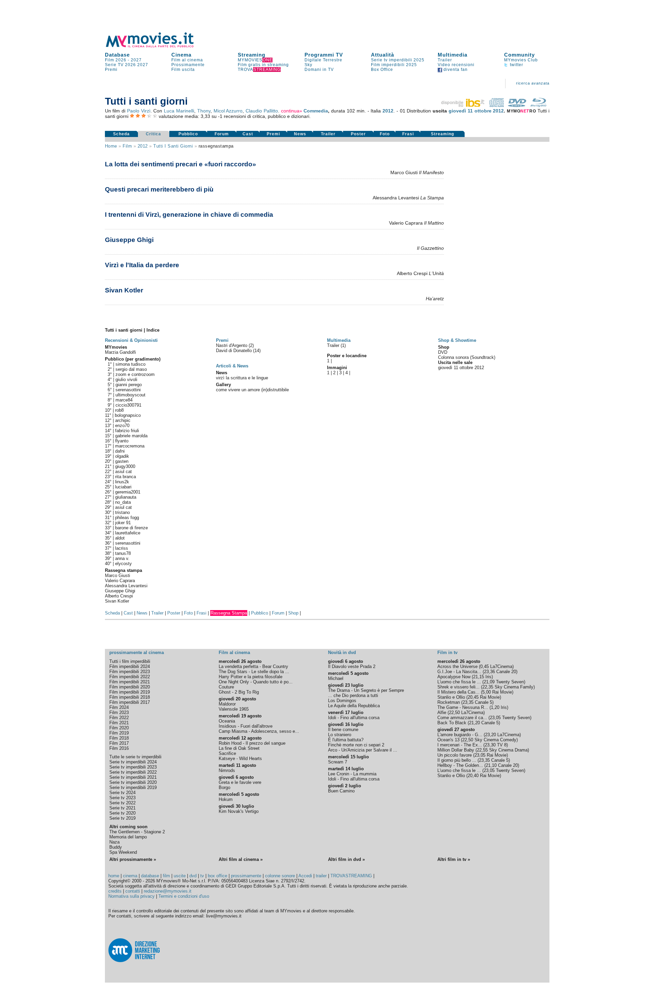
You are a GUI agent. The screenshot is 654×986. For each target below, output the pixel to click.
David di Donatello (234, 350)
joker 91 (123, 522)
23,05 (495, 717)
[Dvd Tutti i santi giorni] (517, 105)
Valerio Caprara (120, 580)
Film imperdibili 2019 (129, 692)
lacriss (121, 548)
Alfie (441, 712)
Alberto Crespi (119, 595)
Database (117, 55)
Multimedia (452, 55)
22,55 (482, 750)
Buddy (115, 847)
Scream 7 (337, 761)
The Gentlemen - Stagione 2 (137, 831)
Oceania (227, 721)
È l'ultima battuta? (345, 739)
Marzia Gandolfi (120, 352)
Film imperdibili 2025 (394, 64)
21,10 (491, 765)
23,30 (490, 744)
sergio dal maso (131, 369)
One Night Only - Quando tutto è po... (256, 681)
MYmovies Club (521, 60)
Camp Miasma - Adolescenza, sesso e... (259, 731)
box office (217, 875)
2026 (130, 64)
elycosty (123, 563)
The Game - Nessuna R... (462, 707)
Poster (358, 134)
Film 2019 (119, 732)
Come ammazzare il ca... (462, 717)
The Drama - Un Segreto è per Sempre (366, 690)
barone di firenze (131, 527)
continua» (291, 110)
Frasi (408, 134)
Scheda (121, 134)
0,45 (484, 666)
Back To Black (451, 722)
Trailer (445, 60)
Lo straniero (339, 734)
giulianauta (125, 497)
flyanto (121, 440)
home (113, 875)
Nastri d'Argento (232, 345)
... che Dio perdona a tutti (353, 695)
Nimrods (227, 770)
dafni (120, 451)
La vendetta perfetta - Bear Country (253, 666)
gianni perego (128, 384)
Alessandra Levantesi (126, 585)
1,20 (495, 707)
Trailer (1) (336, 345)
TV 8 (502, 744)
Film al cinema (187, 60)
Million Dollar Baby (455, 750)
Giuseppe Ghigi (129, 239)
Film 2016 (119, 748)
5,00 (486, 692)
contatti (132, 891)
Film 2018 (119, 738)
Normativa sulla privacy (131, 896)
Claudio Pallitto (262, 110)
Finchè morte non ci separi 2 (356, 744)
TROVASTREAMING (351, 875)
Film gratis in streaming (263, 64)
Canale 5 (483, 702)
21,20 (474, 722)
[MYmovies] (156, 46)
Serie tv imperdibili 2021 (133, 777)
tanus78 (123, 553)
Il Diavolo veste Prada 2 (351, 666)
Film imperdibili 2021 (129, 681)
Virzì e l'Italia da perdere (142, 265)
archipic (122, 420)
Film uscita (183, 69)
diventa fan (455, 69)
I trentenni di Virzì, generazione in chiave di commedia (189, 214)
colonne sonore (280, 875)
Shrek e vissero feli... (458, 686)
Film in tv (447, 652)
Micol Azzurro (228, 110)
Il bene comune (343, 729)
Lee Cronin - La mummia (352, 773)
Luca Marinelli (179, 110)
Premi (111, 69)
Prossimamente (188, 64)
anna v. (122, 558)
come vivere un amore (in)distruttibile (252, 389)
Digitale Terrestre (323, 60)
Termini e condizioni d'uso (183, 896)
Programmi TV (324, 55)
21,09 (489, 681)
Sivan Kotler (124, 290)
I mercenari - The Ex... (459, 744)
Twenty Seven (510, 681)
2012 (388, 110)
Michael (335, 678)
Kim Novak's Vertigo (239, 811)
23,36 (489, 671)
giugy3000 (125, 466)
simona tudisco (130, 364)
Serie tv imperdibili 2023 (133, 767)
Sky (308, 64)
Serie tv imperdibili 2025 (397, 60)
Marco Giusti (117, 575)
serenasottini (128, 389)
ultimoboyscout (130, 394)
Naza (114, 842)
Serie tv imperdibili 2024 (133, 761)
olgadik (122, 456)
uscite (180, 875)
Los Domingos (342, 700)
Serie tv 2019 (122, 818)
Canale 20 (506, 671)
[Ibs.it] (463, 105)
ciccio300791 (128, 405)
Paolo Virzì (139, 110)
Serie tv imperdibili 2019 (133, 787)
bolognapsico (128, 415)
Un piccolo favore (454, 755)
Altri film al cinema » (241, 859)
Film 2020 (119, 727)
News (300, 134)
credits (115, 891)
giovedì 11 (461, 110)
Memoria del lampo (128, 836)
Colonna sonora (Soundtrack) (466, 357)
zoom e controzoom (135, 374)
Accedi (305, 875)
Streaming (251, 55)
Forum (222, 134)
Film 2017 (119, 743)
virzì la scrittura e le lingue (242, 377)
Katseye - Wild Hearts (240, 758)
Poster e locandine (347, 355)
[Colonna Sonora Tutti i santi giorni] (496, 105)
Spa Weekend (123, 852)
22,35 (487, 686)
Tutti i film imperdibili (129, 661)
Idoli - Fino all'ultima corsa (353, 717)
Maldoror (227, 704)
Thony (204, 110)
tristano (122, 512)
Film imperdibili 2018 (129, 697)
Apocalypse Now (453, 676)
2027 (136, 60)
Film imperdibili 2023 (129, 671)
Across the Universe (457, 666)
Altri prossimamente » (132, 859)
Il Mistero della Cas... (458, 692)
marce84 (124, 400)
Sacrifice (227, 753)
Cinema (181, 55)
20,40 (473, 775)
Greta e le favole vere (240, 782)
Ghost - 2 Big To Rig (239, 692)
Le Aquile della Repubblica (354, 705)
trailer (321, 875)
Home (111, 146)
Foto (385, 134)
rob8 (119, 410)
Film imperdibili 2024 (129, 666)
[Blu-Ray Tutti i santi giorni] (538, 105)
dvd (193, 875)
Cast (248, 134)
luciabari (123, 486)
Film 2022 (119, 717)
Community (519, 55)
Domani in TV (319, 69)
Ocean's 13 (448, 739)
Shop (293, 613)
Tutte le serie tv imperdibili (135, 756)
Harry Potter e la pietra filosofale (250, 676)
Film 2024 (119, 707)
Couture (226, 686)
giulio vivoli (126, 379)
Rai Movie (502, 692)
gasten (121, 461)
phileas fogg (127, 517)
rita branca (125, 476)
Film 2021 (119, 722)
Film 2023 (119, 712)
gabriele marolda (131, 435)
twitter (516, 64)
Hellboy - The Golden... (460, 765)
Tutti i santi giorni (173, 146)
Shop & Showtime (457, 340)
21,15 (478, 676)
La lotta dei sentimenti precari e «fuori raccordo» (180, 164)
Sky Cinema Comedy (495, 739)
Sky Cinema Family (514, 686)
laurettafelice (127, 532)
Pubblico (188, 134)
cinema (130, 875)
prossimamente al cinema (136, 652)
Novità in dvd (342, 652)
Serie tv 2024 (122, 792)
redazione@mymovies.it (167, 891)
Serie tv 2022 (122, 802)
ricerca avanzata (532, 83)
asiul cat (123, 471)
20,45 (473, 697)
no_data (123, 502)
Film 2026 (115, 60)
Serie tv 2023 (122, 797)
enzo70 (122, 425)
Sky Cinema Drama (508, 750)
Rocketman (448, 702)
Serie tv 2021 (122, 807)
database (150, 875)
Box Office (382, 69)
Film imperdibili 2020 (129, 686)
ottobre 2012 (489, 110)
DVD (442, 352)
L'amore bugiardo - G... (459, 734)
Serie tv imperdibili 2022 (133, 772)
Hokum (226, 799)
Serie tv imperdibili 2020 (133, 782)
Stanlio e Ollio (451, 697)
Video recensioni (456, 64)
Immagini (337, 367)
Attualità (382, 55)
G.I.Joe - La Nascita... (459, 671)
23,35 (468, 702)
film (127, 146)
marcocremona (129, 446)
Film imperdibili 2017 (129, 702)
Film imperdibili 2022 (129, 676)
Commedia (315, 110)
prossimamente (246, 875)
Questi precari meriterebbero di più (159, 189)
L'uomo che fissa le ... (459, 681)
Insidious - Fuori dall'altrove (245, 726)
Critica (153, 134)
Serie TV (114, 64)
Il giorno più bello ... (456, 760)
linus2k (122, 481)
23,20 (490, 734)
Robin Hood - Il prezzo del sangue (252, 743)
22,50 (454, 712)
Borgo (224, 787)
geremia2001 (127, 492)
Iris (488, 676)
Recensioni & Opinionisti (131, 340)
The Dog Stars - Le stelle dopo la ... (254, 671)
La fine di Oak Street (239, 748)
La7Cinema (501, 666)
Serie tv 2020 (122, 813)
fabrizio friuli (127, 430)
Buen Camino (341, 790)
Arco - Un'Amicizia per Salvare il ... (362, 750)
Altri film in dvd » (346, 859)
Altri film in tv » (453, 859)
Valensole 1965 (234, 709)
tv (202, 875)
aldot (120, 538)
